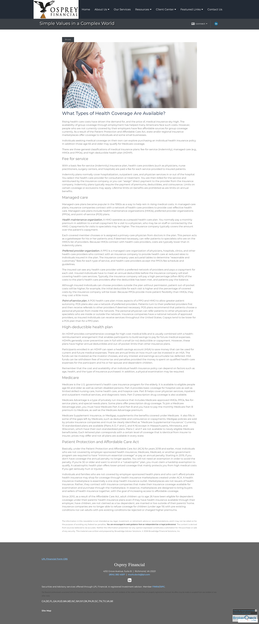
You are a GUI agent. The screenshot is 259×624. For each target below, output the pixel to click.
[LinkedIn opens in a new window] (216, 24)
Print (68, 39)
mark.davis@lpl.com (139, 574)
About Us (101, 9)
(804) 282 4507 (117, 574)
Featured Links (190, 9)
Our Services (122, 9)
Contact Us (214, 9)
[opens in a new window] (129, 581)
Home (86, 9)
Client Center (165, 9)
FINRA (155, 586)
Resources (142, 9)
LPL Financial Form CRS (55, 559)
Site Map (46, 610)
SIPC (162, 586)
